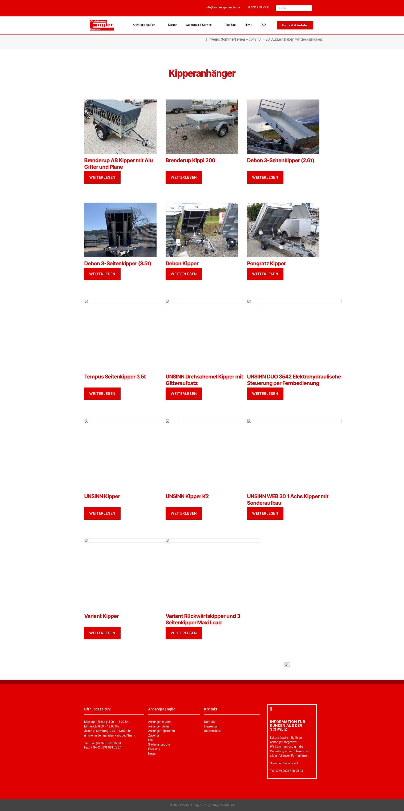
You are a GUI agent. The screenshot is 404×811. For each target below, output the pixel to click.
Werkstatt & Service (199, 25)
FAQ (263, 25)
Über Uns (231, 25)
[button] (295, 25)
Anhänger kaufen (144, 25)
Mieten (172, 25)
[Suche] (309, 8)
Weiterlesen (102, 177)
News (248, 25)
